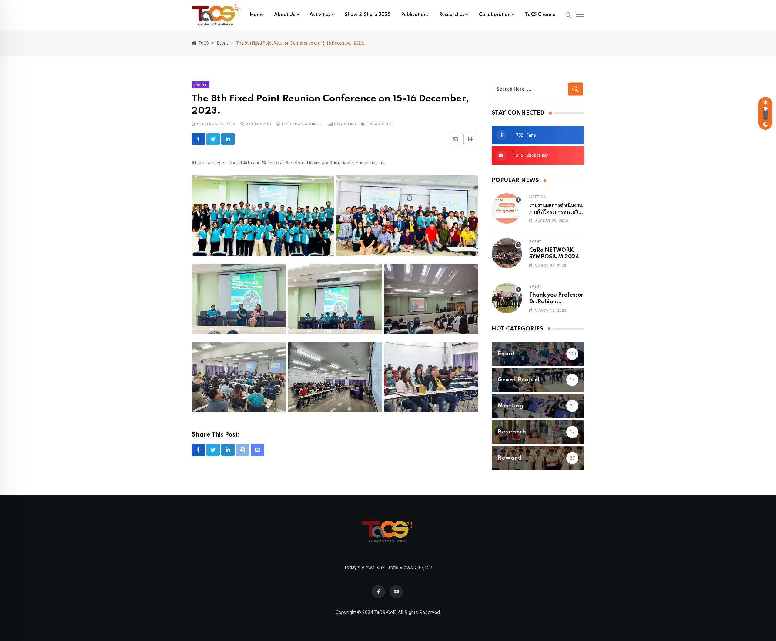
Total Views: (401, 567)
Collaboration (494, 14)
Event (535, 242)
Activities (319, 14)
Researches (451, 14)
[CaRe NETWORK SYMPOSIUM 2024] (507, 253)
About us (284, 14)
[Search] (568, 14)
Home (257, 14)
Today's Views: (360, 567)
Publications (415, 14)
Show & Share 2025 (368, 14)
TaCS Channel (541, 14)
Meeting (537, 197)
